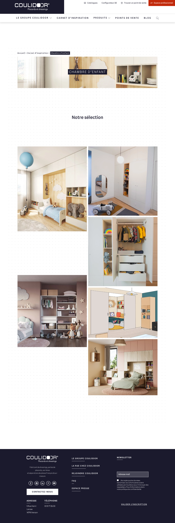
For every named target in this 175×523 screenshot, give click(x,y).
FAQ (74, 481)
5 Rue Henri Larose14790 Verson (32, 509)
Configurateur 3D (109, 3)
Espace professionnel (163, 3)
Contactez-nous (42, 492)
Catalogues (92, 3)
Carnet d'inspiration (37, 53)
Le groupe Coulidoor (32, 18)
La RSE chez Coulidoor (86, 466)
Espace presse (80, 488)
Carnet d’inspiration (73, 18)
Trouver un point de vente (135, 3)
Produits (100, 18)
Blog (147, 18)
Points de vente (127, 18)
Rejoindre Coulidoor (85, 473)
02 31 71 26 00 (49, 506)
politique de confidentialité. (131, 489)
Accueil (21, 53)
